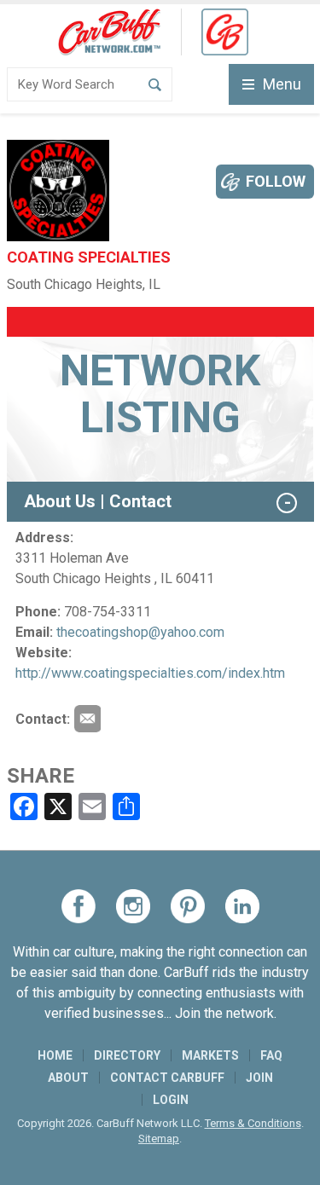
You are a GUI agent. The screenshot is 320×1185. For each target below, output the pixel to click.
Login (171, 1100)
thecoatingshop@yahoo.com (140, 632)
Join (259, 1078)
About (68, 1078)
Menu (282, 84)
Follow (275, 181)
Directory (127, 1055)
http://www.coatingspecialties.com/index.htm (150, 673)
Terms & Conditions (253, 1123)
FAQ (271, 1055)
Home (55, 1055)
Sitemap (158, 1138)
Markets (210, 1055)
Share (40, 776)
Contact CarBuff (167, 1078)
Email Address (87, 718)
